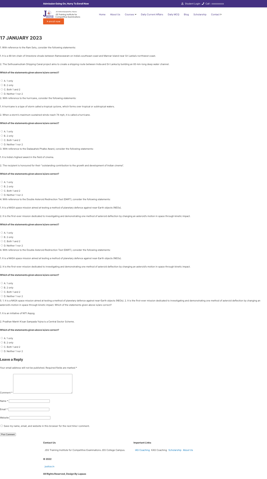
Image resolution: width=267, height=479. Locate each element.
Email (4, 409)
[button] (53, 21)
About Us (115, 14)
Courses (129, 14)
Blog (186, 14)
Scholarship (199, 14)
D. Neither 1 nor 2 (13, 93)
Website (4, 417)
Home (102, 14)
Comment (6, 392)
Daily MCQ (173, 14)
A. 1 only (8, 80)
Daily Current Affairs (152, 14)
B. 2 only (8, 85)
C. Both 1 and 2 (12, 89)
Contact (215, 14)
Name (4, 400)
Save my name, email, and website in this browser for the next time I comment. (47, 425)
